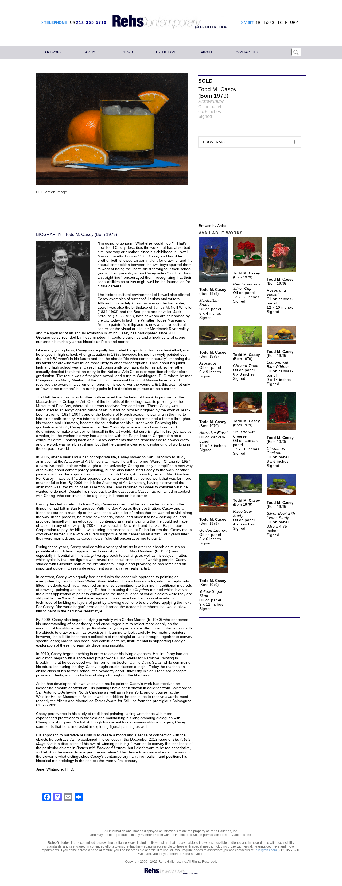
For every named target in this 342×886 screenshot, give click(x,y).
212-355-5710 (91, 22)
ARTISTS (92, 52)
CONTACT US (247, 52)
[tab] (250, 142)
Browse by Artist (212, 225)
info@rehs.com (266, 850)
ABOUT (207, 52)
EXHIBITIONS (167, 52)
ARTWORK (53, 52)
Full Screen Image (51, 192)
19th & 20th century (277, 22)
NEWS (128, 52)
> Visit (247, 22)
